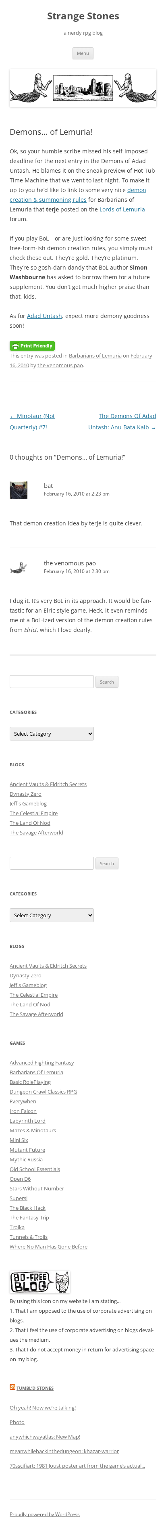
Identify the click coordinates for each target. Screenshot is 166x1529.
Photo (17, 1422)
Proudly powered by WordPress (45, 1514)
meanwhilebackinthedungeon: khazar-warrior (64, 1451)
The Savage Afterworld (36, 832)
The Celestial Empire (34, 813)
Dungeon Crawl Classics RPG (43, 1091)
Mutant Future (27, 1149)
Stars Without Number (37, 1188)
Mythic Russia (26, 1159)
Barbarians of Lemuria (95, 355)
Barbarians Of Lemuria (36, 1072)
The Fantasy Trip (29, 1217)
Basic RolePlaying (30, 1082)
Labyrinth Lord (28, 1120)
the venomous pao (60, 365)
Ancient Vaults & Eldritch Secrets (48, 784)
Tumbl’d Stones (35, 1388)
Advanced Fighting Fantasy (42, 1062)
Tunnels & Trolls (29, 1236)
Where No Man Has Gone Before (48, 1246)
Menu (83, 53)
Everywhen (23, 1101)
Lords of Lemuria (122, 209)
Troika (17, 1227)
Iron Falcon (23, 1111)
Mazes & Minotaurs (33, 1130)
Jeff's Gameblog (28, 803)
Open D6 (20, 1178)
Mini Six (19, 1140)
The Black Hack (28, 1207)
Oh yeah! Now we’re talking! (43, 1407)
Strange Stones (83, 16)
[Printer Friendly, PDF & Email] (32, 345)
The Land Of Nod (30, 822)
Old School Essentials (35, 1169)
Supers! (18, 1198)
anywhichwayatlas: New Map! (45, 1436)
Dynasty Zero (26, 793)
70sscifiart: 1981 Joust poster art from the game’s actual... (77, 1465)
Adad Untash (44, 316)
